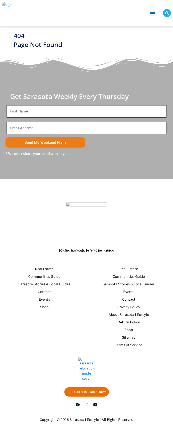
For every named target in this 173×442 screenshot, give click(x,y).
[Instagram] (86, 404)
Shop (44, 307)
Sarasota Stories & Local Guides (44, 284)
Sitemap (128, 337)
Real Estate (44, 269)
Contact (44, 291)
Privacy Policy (128, 307)
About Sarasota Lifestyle (129, 314)
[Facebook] (78, 404)
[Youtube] (95, 404)
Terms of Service (128, 345)
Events (44, 299)
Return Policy (129, 322)
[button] (153, 13)
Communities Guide (44, 276)
